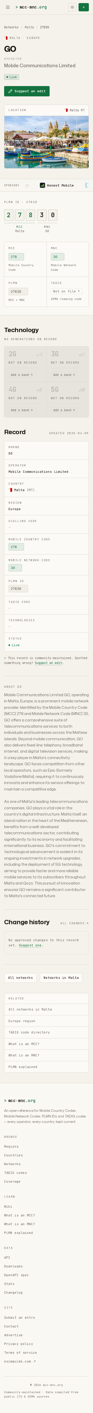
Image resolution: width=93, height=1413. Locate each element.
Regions (11, 1146)
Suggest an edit (29, 91)
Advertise (13, 1335)
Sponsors (11, 185)
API (7, 1257)
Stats (9, 1284)
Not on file (64, 291)
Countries (13, 1155)
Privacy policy (18, 1344)
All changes (72, 923)
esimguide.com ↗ (20, 1361)
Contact (11, 1326)
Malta (29, 27)
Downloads (13, 1266)
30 (55, 257)
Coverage (12, 1181)
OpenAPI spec (16, 1275)
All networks (20, 977)
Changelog (13, 1292)
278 (14, 257)
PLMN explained (18, 1233)
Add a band (20, 375)
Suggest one (30, 945)
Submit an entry (19, 1317)
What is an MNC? (19, 1224)
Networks (11, 27)
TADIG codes (15, 1173)
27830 (16, 291)
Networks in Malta (61, 977)
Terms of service (20, 1352)
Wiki (8, 1206)
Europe (15, 509)
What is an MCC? (19, 1215)
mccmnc (31, 7)
